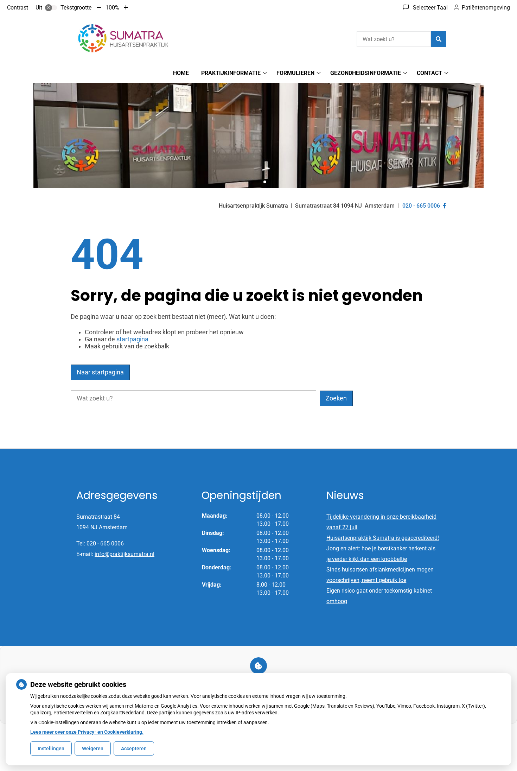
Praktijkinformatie (231, 73)
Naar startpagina (100, 372)
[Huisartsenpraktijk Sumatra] (123, 38)
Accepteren (134, 748)
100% (112, 7)
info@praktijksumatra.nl (124, 554)
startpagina (132, 339)
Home (181, 73)
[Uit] (51, 7)
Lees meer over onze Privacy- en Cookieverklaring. (86, 732)
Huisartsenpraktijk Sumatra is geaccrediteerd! (382, 538)
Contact (429, 73)
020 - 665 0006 (105, 543)
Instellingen (51, 748)
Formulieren (295, 73)
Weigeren (92, 748)
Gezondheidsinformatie (365, 73)
